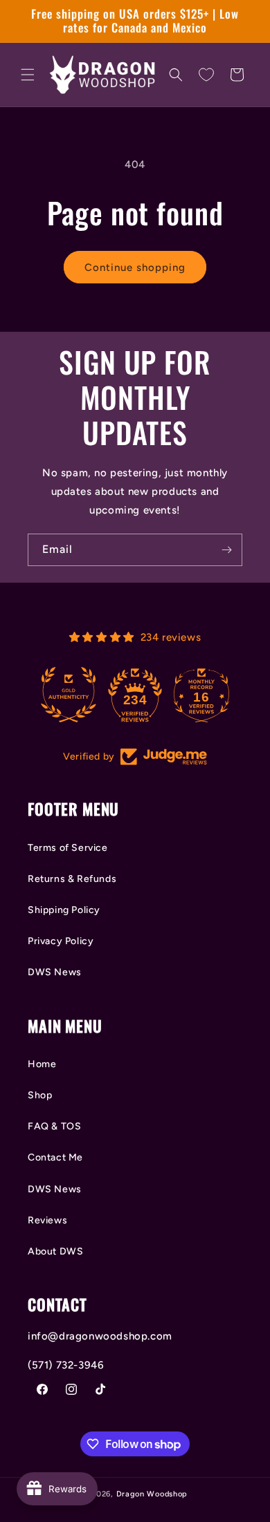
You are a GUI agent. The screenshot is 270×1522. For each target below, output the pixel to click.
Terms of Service (68, 848)
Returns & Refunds (72, 879)
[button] (27, 74)
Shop (40, 1095)
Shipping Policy (64, 910)
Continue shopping (135, 267)
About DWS (55, 1251)
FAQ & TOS (54, 1126)
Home (42, 1064)
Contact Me (55, 1157)
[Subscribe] (226, 550)
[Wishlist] (206, 74)
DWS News (55, 972)
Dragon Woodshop (152, 1494)
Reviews (47, 1220)
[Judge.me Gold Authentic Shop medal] (68, 694)
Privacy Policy (60, 941)
